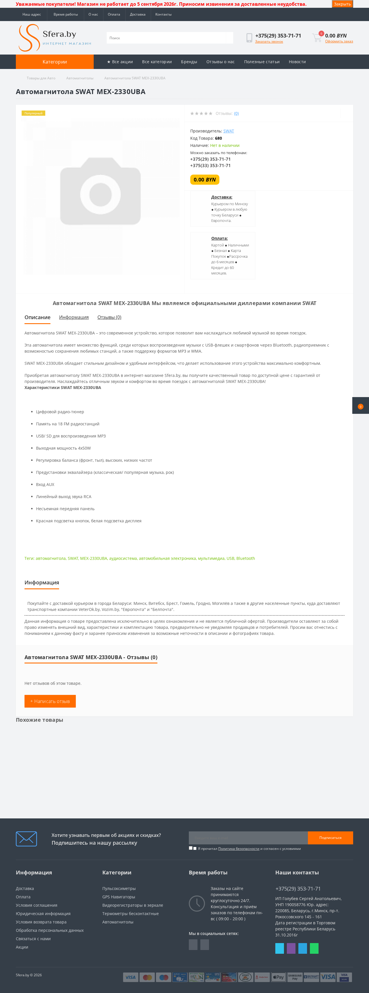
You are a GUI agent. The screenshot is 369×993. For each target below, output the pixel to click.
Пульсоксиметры (119, 888)
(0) (236, 113)
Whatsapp (314, 948)
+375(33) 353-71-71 (210, 165)
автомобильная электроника (167, 558)
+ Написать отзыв (50, 701)
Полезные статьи (262, 61)
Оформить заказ (339, 41)
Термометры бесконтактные (130, 913)
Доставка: (221, 197)
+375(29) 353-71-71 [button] (298, 888)
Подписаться (330, 837)
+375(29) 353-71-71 (210, 159)
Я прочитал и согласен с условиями (249, 848)
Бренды (189, 61)
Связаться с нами (33, 938)
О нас (93, 14)
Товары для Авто (41, 78)
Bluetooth (245, 558)
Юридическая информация (43, 913)
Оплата (114, 14)
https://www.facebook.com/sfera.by (193, 944)
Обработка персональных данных (50, 930)
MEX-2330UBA (93, 558)
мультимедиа (211, 558)
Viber (291, 948)
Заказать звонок (269, 41)
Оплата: (219, 238)
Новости (297, 61)
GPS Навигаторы (118, 897)
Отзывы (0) (109, 317)
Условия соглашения (36, 905)
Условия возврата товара (41, 922)
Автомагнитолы (79, 78)
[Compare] (346, 113)
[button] (360, 405)
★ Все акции (120, 61)
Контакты (163, 14)
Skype (279, 948)
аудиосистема (123, 558)
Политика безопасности (238, 848)
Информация (74, 317)
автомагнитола (51, 558)
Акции (22, 947)
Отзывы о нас (220, 61)
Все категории (157, 61)
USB (230, 558)
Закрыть (342, 4)
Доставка (138, 14)
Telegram (302, 948)
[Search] (229, 38)
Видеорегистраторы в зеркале (132, 905)
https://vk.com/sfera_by (204, 944)
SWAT (228, 131)
